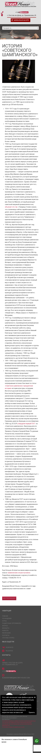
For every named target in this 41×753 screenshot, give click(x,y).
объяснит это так (11, 207)
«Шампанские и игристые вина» (18, 573)
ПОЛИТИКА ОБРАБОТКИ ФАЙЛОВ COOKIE (13, 727)
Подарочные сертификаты (11, 623)
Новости (5, 630)
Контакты (5, 635)
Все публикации (9, 598)
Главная (5, 616)
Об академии (6, 618)
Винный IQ (5, 628)
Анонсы (5, 625)
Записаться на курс (21, 20)
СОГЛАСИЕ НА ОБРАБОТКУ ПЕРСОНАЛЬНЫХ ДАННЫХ (16, 722)
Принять (32, 712)
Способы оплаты (8, 638)
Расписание (6, 633)
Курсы (4, 621)
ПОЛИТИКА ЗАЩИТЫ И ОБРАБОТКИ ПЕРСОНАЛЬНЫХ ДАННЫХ (19, 721)
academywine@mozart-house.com (16, 678)
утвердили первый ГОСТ (26, 423)
